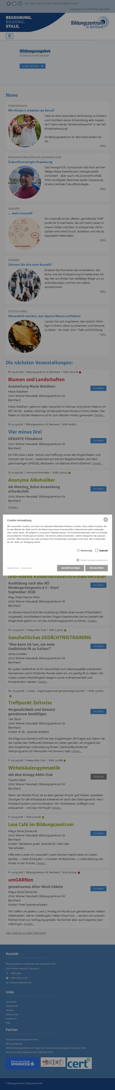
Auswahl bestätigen (70, 568)
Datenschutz (13, 568)
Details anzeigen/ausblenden (94, 560)
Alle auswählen (96, 568)
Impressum (26, 568)
